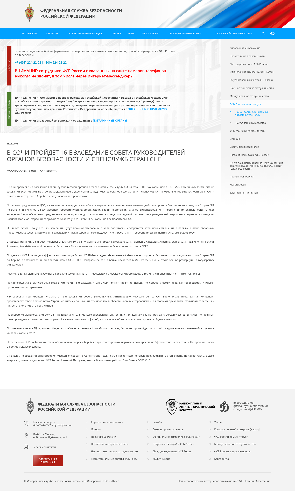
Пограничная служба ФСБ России (173, 444)
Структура (52, 33)
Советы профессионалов (168, 429)
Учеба (131, 33)
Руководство (30, 33)
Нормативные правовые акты (110, 444)
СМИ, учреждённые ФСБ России (173, 451)
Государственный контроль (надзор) (237, 429)
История (96, 429)
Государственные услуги (185, 33)
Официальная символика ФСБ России (176, 436)
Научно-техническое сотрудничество (114, 451)
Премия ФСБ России (103, 436)
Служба (116, 33)
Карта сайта (221, 458)
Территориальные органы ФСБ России (115, 458)
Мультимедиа (161, 458)
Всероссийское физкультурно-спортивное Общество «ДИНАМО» (251, 406)
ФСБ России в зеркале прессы (232, 451)
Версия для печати (44, 447)
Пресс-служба (150, 33)
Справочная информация (85, 33)
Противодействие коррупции (233, 33)
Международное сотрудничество (235, 444)
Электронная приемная (48, 460)
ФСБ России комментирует (231, 436)
